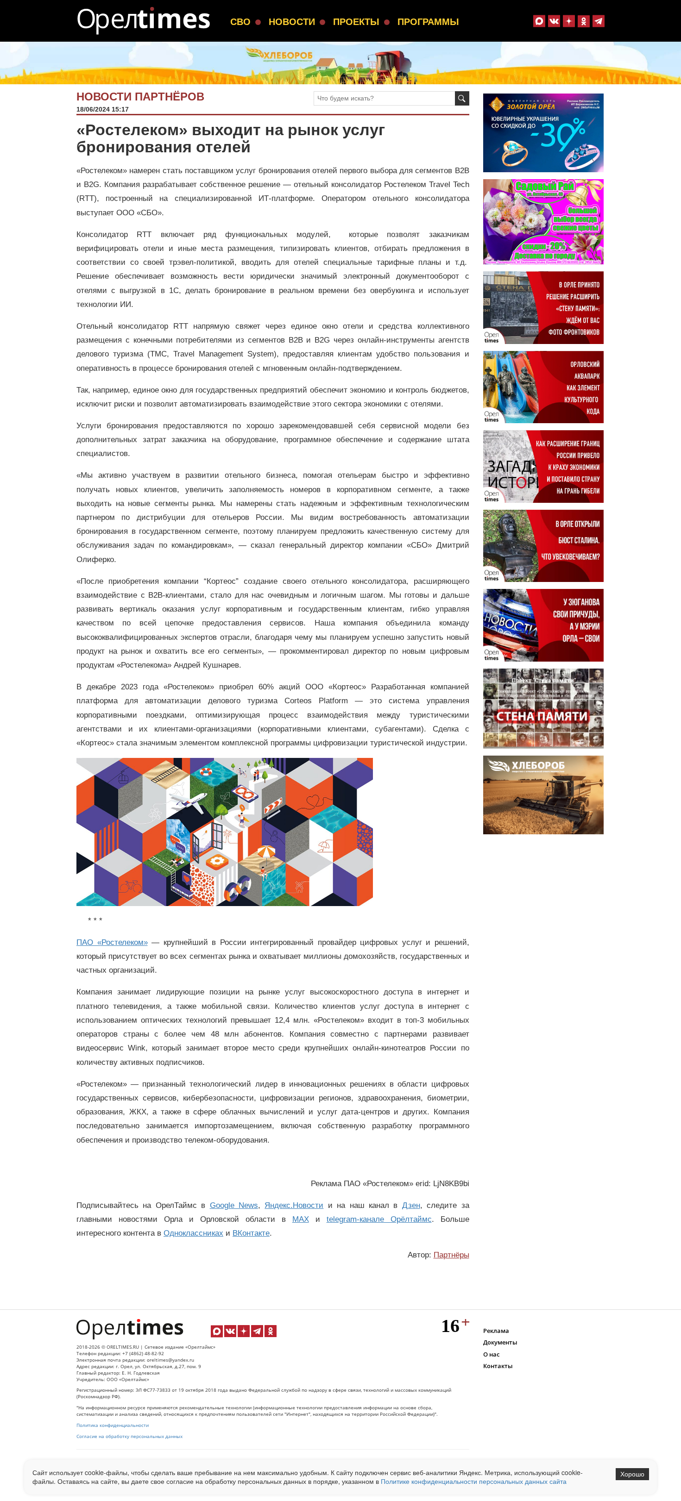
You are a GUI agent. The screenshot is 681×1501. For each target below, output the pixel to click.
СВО (240, 22)
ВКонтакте (251, 1233)
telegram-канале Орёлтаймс (379, 1219)
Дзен (411, 1205)
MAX (300, 1219)
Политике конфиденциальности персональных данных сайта (474, 1481)
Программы (428, 22)
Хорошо (632, 1474)
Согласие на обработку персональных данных (129, 1436)
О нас (491, 1354)
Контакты (498, 1366)
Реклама (496, 1330)
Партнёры (451, 1255)
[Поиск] (462, 98)
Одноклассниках (193, 1233)
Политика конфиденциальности (112, 1425)
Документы (500, 1342)
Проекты (356, 22)
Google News (234, 1205)
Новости (292, 22)
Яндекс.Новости (294, 1205)
